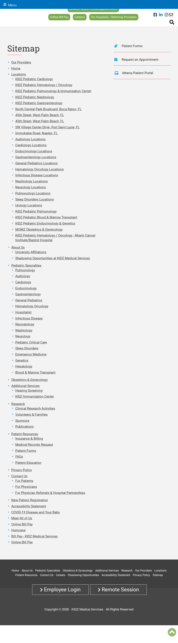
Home (15, 68)
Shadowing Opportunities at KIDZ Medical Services (52, 258)
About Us (18, 247)
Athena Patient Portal (137, 73)
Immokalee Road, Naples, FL (36, 133)
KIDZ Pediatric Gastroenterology (38, 103)
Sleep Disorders (26, 348)
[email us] (171, 15)
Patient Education (28, 463)
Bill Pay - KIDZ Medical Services (34, 536)
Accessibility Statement (28, 506)
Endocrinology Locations (33, 151)
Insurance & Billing (29, 439)
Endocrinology (26, 288)
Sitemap (158, 575)
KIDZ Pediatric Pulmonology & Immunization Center (53, 91)
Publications (24, 427)
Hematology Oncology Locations (39, 169)
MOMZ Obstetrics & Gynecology (39, 229)
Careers (80, 17)
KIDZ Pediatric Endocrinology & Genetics (45, 223)
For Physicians (26, 487)
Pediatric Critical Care (31, 342)
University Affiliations (30, 252)
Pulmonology (25, 270)
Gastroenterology (28, 294)
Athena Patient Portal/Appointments (93, 9)
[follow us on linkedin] (162, 15)
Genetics (21, 360)
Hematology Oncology (31, 306)
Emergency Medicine (30, 354)
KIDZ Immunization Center (34, 396)
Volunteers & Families (31, 415)
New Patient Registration (29, 500)
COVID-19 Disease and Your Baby (35, 512)
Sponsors (22, 421)
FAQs (19, 457)
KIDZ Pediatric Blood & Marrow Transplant (46, 217)
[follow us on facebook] (156, 15)
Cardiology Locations (31, 145)
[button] (172, 632)
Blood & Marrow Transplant (35, 372)
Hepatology (23, 366)
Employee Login (62, 589)
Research (18, 404)
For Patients (24, 481)
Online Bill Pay (59, 17)
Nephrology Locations (31, 181)
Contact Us (19, 476)
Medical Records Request (34, 445)
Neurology (22, 336)
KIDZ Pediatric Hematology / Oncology (43, 85)
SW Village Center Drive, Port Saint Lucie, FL (47, 127)
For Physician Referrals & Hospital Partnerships (50, 493)
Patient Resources (24, 434)
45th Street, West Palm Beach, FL (39, 115)
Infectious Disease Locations (36, 175)
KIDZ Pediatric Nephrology (34, 97)
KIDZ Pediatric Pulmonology (36, 211)
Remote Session (119, 589)
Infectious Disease (29, 318)
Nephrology (23, 330)
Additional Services (25, 386)
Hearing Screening (29, 391)
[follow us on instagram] (166, 15)
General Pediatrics (28, 300)
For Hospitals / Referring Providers (114, 17)
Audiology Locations (30, 139)
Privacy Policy (21, 470)
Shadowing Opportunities (83, 575)
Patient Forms (25, 451)
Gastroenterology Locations (35, 157)
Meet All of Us (21, 518)
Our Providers (21, 62)
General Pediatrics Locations (36, 163)
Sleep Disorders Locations (34, 199)
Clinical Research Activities (35, 408)
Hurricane (18, 530)
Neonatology (24, 324)
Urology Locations (28, 205)
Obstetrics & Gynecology (29, 380)
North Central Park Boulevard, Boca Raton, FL (48, 109)
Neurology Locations (30, 187)
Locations (18, 74)
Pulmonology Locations (32, 193)
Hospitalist (23, 312)
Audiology (22, 276)
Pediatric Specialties (26, 265)
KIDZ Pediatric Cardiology (34, 79)
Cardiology (23, 282)
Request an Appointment (139, 60)
